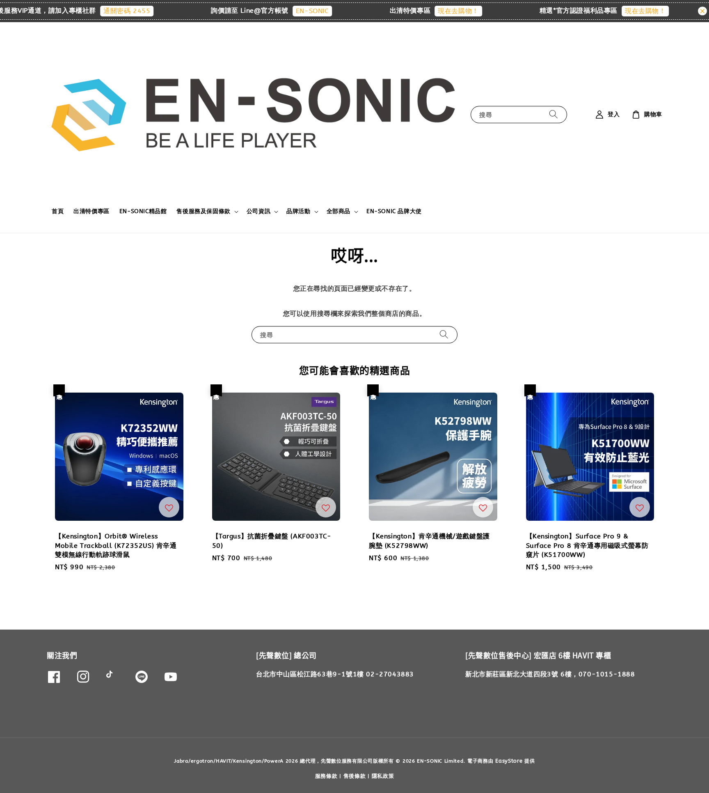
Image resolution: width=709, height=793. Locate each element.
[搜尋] (553, 114)
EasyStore (508, 761)
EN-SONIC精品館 (143, 211)
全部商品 (338, 211)
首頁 (58, 211)
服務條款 (326, 776)
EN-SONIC (296, 11)
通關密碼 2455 (111, 11)
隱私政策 (383, 776)
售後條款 (354, 776)
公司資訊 (258, 211)
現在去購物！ (442, 11)
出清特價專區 (91, 211)
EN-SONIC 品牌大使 (394, 211)
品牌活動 (298, 211)
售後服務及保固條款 (203, 211)
